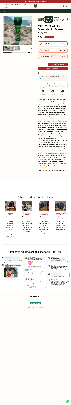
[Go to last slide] (5, 30)
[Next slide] (31, 30)
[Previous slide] (5, 48)
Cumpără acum (52, 69)
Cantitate (40, 62)
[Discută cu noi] (68, 402)
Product (10, 11)
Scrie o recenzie (35, 303)
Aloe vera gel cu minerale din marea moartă (26, 11)
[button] (17, 4)
